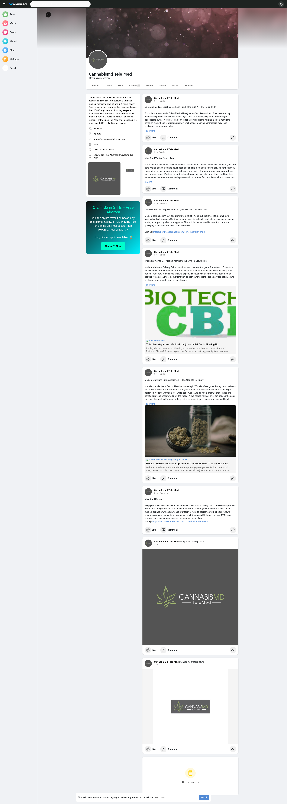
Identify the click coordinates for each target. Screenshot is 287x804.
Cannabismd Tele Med (166, 98)
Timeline (94, 85)
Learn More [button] (159, 797)
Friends (134, 85)
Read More (150, 131)
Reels (175, 85)
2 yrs (156, 493)
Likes (120, 85)
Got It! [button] (204, 797)
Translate (163, 101)
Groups (108, 85)
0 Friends (98, 128)
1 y (155, 101)
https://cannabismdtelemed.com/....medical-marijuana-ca (180, 521)
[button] (60, 4)
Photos (149, 85)
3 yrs (156, 665)
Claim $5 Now (113, 246)
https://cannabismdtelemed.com (109, 139)
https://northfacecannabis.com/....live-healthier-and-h (179, 232)
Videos (162, 85)
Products (188, 85)
